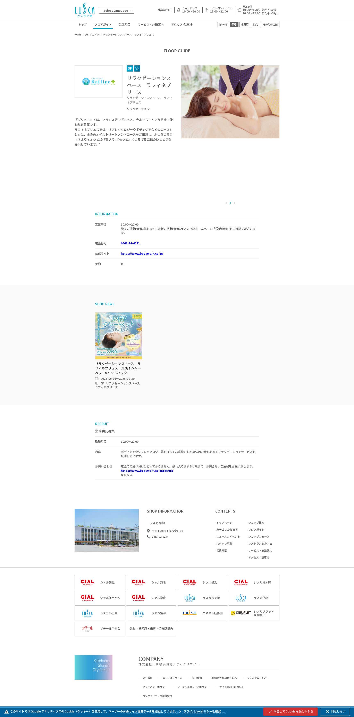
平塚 (233, 24)
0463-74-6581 (130, 243)
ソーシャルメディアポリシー (193, 686)
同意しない (335, 711)
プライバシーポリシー (155, 686)
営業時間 (124, 24)
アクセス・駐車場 (258, 557)
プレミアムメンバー (258, 677)
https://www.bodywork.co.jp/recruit (147, 471)
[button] (226, 203)
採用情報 (197, 677)
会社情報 (147, 677)
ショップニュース (258, 536)
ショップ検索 (256, 522)
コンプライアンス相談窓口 (157, 696)
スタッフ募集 (224, 543)
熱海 (255, 24)
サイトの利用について (231, 686)
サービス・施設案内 (151, 24)
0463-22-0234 (160, 536)
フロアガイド (103, 24)
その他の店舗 (270, 24)
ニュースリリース (172, 677)
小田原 (244, 24)
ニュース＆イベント (228, 536)
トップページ (224, 522)
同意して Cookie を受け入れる (290, 711)
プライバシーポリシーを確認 (199, 711)
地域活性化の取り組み (224, 677)
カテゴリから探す (227, 529)
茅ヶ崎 (223, 24)
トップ (82, 24)
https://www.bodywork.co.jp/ (142, 253)
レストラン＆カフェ (260, 543)
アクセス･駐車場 (182, 24)
